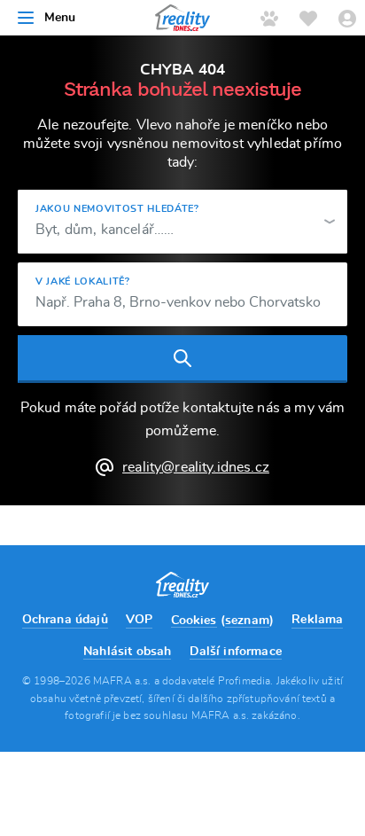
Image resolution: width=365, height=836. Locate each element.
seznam (247, 620)
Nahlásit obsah (127, 651)
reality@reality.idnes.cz (195, 467)
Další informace (236, 651)
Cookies (194, 620)
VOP (139, 619)
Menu (60, 18)
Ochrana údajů (65, 619)
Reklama (317, 619)
